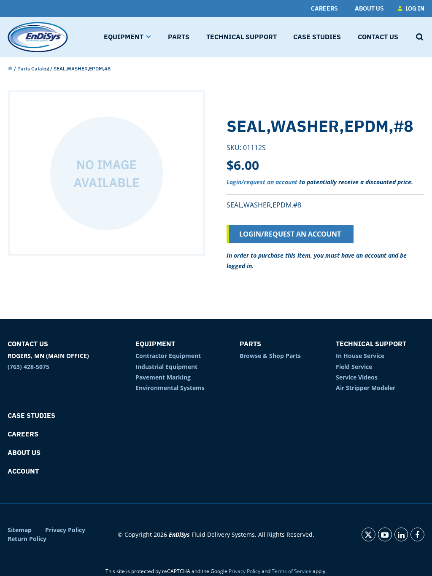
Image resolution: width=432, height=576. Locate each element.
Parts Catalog (33, 68)
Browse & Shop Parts (270, 356)
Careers (23, 434)
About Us (24, 452)
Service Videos (357, 377)
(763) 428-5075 (28, 367)
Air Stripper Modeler (365, 388)
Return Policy (27, 539)
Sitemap (20, 530)
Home (10, 68)
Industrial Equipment (166, 367)
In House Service (360, 356)
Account (23, 471)
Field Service (354, 367)
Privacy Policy (65, 530)
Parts (250, 343)
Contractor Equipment (168, 356)
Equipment (155, 343)
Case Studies (31, 415)
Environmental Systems (170, 388)
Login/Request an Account (290, 234)
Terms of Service (291, 571)
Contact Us (28, 343)
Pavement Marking (163, 377)
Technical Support (371, 343)
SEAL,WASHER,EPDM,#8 (82, 68)
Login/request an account (262, 182)
